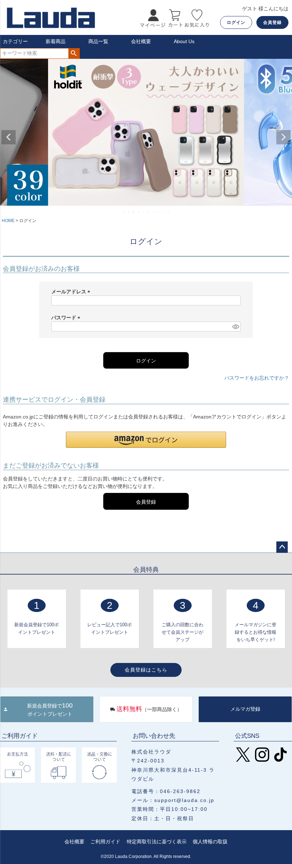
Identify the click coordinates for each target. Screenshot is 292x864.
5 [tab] (144, 212)
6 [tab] (149, 212)
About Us (184, 41)
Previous (8, 137)
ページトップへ (282, 547)
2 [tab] (129, 212)
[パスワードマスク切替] (235, 326)
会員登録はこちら (146, 670)
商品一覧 (98, 41)
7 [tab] (154, 212)
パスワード (67, 317)
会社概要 (141, 41)
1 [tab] (124, 212)
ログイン (236, 22)
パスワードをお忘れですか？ (256, 378)
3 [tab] (134, 212)
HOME (8, 220)
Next (283, 137)
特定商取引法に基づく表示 (157, 841)
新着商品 (56, 41)
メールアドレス (72, 291)
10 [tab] (169, 212)
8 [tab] (159, 212)
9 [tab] (164, 212)
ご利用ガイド (105, 841)
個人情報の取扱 (210, 841)
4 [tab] (139, 212)
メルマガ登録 (245, 709)
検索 (73, 53)
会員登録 (272, 22)
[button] (146, 440)
